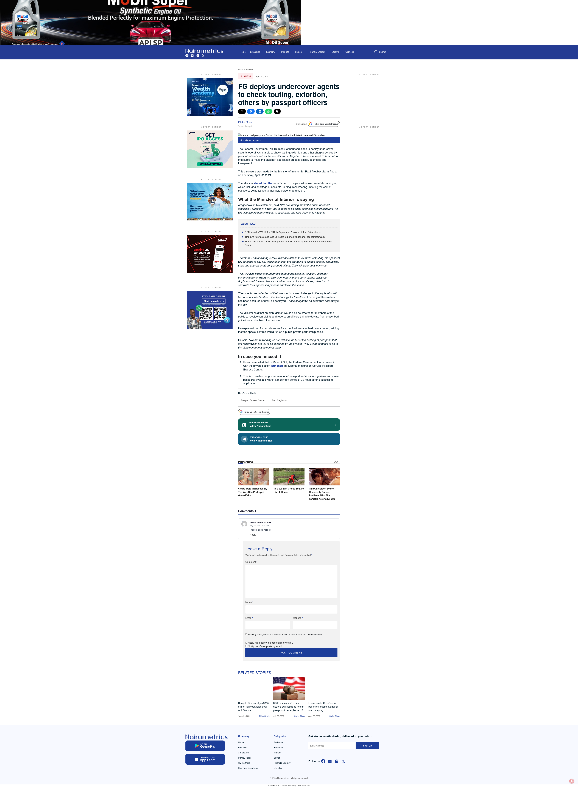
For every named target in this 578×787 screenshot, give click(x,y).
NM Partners (244, 762)
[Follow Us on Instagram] (336, 761)
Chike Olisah (245, 122)
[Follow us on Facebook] (186, 55)
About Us (242, 747)
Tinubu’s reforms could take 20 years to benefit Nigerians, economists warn (285, 237)
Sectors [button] (298, 51)
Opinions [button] (349, 51)
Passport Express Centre (252, 400)
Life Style (278, 767)
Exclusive (278, 742)
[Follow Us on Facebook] (323, 761)
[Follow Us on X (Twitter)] (343, 761)
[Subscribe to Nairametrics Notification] (571, 781)
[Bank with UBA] (210, 254)
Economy (278, 747)
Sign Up (367, 745)
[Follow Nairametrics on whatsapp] (210, 310)
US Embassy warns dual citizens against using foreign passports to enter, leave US (288, 706)
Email (249, 618)
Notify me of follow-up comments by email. (270, 642)
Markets (277, 752)
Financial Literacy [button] (317, 51)
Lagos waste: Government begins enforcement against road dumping (323, 706)
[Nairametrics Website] (204, 50)
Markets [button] (285, 51)
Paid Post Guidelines (248, 767)
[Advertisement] (368, 97)
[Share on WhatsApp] (268, 111)
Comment (251, 562)
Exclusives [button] (255, 51)
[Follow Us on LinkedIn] (330, 761)
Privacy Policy (244, 757)
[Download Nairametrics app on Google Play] (205, 746)
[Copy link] (277, 111)
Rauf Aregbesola (279, 400)
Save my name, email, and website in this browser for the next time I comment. (285, 634)
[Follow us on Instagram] (197, 55)
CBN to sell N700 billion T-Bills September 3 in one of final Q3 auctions (282, 232)
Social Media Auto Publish (277, 785)
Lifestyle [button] (335, 51)
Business (249, 69)
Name (249, 602)
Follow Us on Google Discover (326, 123)
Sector (277, 757)
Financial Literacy (282, 762)
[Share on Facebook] (251, 111)
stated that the (263, 183)
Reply (253, 534)
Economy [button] (270, 51)
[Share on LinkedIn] (260, 111)
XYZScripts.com (304, 785)
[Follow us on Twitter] (203, 55)
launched (277, 366)
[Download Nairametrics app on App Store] (205, 759)
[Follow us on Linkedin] (192, 55)
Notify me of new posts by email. (265, 646)
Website (298, 618)
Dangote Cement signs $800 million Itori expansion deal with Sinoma (253, 706)
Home (243, 51)
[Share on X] (242, 111)
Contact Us (243, 752)
